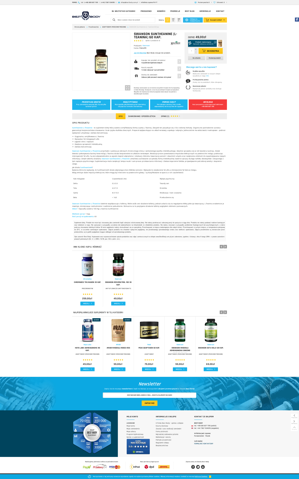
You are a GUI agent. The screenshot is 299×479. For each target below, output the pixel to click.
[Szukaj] (114, 19)
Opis (121, 116)
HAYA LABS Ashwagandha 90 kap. (87, 349)
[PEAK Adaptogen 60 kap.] (149, 329)
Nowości (161, 11)
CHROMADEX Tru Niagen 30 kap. (87, 282)
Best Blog (189, 11)
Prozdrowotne (94, 27)
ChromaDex (87, 279)
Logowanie (131, 423)
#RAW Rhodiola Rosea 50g (118, 348)
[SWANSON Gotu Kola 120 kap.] (211, 329)
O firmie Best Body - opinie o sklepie (169, 423)
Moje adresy (131, 431)
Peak (149, 345)
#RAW (118, 345)
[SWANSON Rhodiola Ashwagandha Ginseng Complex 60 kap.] (180, 329)
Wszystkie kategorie (125, 11)
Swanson (146, 45)
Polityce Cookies (201, 476)
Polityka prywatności (163, 440)
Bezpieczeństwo (162, 445)
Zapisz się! (150, 403)
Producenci (146, 11)
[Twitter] (197, 467)
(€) (173, 20)
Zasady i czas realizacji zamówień (168, 429)
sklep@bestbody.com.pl (129, 2)
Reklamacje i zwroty (163, 437)
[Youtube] (202, 467)
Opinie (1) (165, 116)
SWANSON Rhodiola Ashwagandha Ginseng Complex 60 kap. (180, 350)
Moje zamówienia (133, 429)
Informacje (205, 11)
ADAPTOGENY (149, 354)
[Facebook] (193, 467)
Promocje (175, 11)
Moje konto (131, 426)
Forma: (136, 48)
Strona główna (80, 27)
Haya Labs (87, 345)
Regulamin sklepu (162, 443)
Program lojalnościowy (135, 434)
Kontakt (220, 11)
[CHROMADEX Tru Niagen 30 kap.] (87, 263)
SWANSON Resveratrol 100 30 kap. (118, 283)
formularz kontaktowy (134, 106)
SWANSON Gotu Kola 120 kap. (211, 348)
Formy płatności (162, 431)
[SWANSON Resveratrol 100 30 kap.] (118, 263)
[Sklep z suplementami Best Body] (86, 16)
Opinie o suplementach (135, 437)
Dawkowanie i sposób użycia (142, 116)
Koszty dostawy (162, 426)
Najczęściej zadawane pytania (167, 434)
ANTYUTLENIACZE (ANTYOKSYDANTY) (118, 288)
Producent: (138, 46)
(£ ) (179, 20)
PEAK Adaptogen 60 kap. (149, 348)
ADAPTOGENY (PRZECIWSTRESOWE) (114, 27)
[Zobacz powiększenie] (127, 87)
